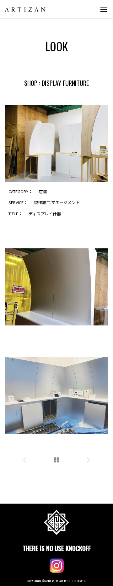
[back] (56, 459)
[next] (88, 459)
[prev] (25, 459)
